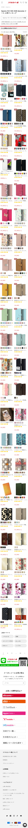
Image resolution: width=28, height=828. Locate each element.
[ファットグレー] (19, 148)
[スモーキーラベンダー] (17, 248)
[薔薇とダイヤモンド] (7, 597)
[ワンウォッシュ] (17, 373)
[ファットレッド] (15, 148)
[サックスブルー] (24, 273)
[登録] (23, 683)
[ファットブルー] (17, 148)
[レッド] (17, 99)
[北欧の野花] (22, 223)
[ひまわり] (22, 572)
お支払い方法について (8, 802)
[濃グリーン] (3, 298)
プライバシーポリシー (8, 763)
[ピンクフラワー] (3, 148)
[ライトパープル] (19, 173)
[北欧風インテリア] (24, 472)
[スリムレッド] (26, 148)
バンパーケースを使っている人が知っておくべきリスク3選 (13, 794)
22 (20, 653)
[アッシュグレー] (21, 248)
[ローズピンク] (17, 547)
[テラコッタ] (7, 522)
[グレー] (1, 472)
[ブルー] (26, 99)
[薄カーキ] (9, 298)
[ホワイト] (21, 198)
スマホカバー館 (15, 825)
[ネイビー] (15, 99)
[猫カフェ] (22, 472)
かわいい (5, 645)
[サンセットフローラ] (7, 373)
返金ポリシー (6, 805)
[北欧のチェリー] (24, 223)
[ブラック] (12, 124)
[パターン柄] (24, 74)
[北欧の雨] (21, 223)
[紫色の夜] (19, 597)
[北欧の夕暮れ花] (17, 223)
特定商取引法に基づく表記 (9, 756)
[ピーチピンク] (26, 273)
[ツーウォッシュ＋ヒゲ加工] (19, 373)
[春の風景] (19, 74)
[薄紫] (12, 298)
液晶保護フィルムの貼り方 (9, 790)
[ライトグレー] (19, 273)
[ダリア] (19, 572)
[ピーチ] (22, 99)
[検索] (25, 18)
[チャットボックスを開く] (25, 825)
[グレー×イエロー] (22, 622)
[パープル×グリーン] (17, 622)
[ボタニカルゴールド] (5, 373)
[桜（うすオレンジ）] (19, 497)
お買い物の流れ (7, 786)
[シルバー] (24, 348)
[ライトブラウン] (9, 49)
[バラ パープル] (21, 423)
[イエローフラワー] (1, 148)
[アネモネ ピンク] (15, 423)
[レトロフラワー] (1, 373)
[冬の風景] (17, 74)
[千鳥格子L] (7, 74)
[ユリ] (24, 572)
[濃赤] (10, 298)
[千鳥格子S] (5, 74)
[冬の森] (15, 74)
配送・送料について (8, 798)
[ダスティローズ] (15, 248)
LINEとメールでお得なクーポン (11, 773)
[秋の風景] (22, 74)
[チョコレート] (15, 124)
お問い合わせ (6, 809)
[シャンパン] (9, 323)
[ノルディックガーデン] (10, 373)
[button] (2, 2)
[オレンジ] (19, 99)
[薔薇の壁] (3, 597)
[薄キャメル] (1, 298)
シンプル (18, 645)
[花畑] (19, 472)
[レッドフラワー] (7, 148)
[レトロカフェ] (17, 472)
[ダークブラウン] (10, 124)
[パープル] (24, 198)
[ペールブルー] (3, 49)
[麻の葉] (9, 74)
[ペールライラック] (10, 49)
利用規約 (5, 760)
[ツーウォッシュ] (21, 373)
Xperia (8, 7)
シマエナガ (6, 636)
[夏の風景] (21, 74)
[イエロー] (22, 173)
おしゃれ (18, 641)
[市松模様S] (1, 74)
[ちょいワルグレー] (24, 148)
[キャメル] (7, 124)
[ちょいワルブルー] (22, 148)
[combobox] (14, 18)
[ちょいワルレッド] (21, 148)
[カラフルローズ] (21, 572)
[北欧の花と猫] (15, 223)
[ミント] (19, 198)
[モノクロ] (10, 348)
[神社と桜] (21, 472)
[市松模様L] (3, 74)
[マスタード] (9, 472)
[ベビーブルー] (10, 323)
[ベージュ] (7, 49)
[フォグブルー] (21, 124)
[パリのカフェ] (15, 472)
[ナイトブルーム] (3, 373)
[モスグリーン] (9, 248)
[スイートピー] (17, 572)
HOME (3, 7)
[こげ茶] (5, 298)
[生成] (7, 298)
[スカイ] (1, 124)
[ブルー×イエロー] (19, 622)
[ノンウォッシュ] (15, 373)
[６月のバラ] (1, 597)
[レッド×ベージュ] (21, 622)
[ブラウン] (26, 173)
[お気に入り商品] (23, 2)
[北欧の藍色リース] (19, 223)
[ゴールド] (5, 273)
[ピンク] (1, 49)
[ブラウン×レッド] (15, 622)
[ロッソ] (3, 124)
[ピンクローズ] (15, 572)
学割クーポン (6, 776)
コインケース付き (8, 641)
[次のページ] (24, 653)
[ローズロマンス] (17, 597)
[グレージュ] (5, 49)
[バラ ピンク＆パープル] (22, 423)
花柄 (17, 636)
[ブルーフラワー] (5, 148)
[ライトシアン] (3, 323)
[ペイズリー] (10, 74)
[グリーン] (9, 124)
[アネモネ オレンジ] (17, 423)
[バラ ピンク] (19, 423)
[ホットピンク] (24, 99)
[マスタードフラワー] (9, 373)
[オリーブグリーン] (22, 273)
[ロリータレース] (5, 597)
